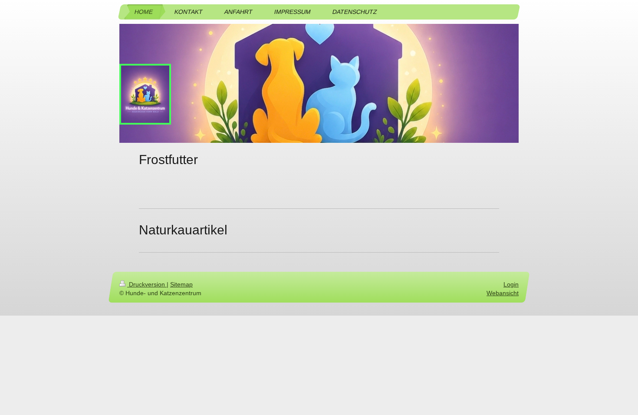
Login (511, 284)
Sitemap (181, 284)
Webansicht (503, 292)
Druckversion (147, 284)
